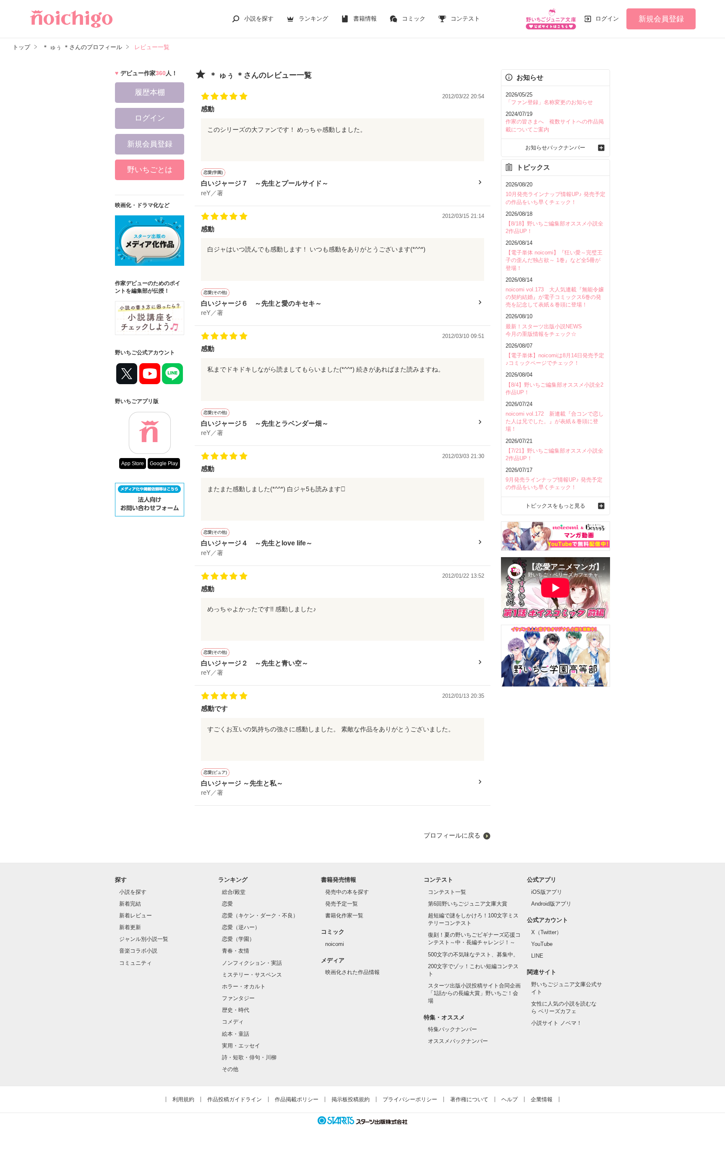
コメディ (233, 1022)
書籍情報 (365, 18)
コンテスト (465, 18)
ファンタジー (238, 998)
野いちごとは (149, 169)
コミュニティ (135, 963)
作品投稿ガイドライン (234, 1099)
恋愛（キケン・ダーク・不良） (260, 915)
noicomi (334, 944)
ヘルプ (509, 1099)
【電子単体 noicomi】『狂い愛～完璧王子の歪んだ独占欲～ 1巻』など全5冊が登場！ (554, 260)
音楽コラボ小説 (138, 951)
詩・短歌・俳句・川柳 (249, 1057)
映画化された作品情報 (352, 972)
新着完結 (130, 904)
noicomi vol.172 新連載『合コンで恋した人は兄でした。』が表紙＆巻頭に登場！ (555, 421)
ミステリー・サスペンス (252, 975)
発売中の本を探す (347, 892)
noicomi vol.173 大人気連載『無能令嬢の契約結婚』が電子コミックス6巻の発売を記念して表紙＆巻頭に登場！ (555, 297)
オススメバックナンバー (458, 1041)
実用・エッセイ (241, 1045)
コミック (413, 18)
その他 (230, 1069)
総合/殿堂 (233, 892)
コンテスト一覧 (447, 892)
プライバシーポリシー (410, 1099)
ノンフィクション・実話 (252, 963)
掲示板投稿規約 (350, 1099)
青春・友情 (235, 951)
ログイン (607, 18)
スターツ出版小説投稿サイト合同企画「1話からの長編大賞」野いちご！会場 (474, 993)
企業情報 (542, 1099)
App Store (132, 463)
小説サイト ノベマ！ (556, 1023)
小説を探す (259, 18)
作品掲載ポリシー (296, 1099)
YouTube (542, 944)
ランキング (313, 18)
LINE (537, 956)
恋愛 (227, 904)
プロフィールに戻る (452, 835)
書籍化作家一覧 (344, 915)
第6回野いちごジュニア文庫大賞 (467, 904)
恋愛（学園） (238, 939)
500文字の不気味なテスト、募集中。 (473, 954)
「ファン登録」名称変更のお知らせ (549, 102)
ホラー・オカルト (244, 986)
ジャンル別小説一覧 (143, 939)
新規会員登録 (661, 19)
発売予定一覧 (341, 904)
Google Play (164, 463)
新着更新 (130, 927)
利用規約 (183, 1099)
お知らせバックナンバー (555, 147)
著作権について (469, 1099)
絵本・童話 (235, 1034)
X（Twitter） (546, 932)
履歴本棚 (150, 92)
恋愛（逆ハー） (241, 927)
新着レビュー (135, 915)
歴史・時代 (235, 1010)
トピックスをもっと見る (555, 506)
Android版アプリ (551, 904)
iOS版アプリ (546, 892)
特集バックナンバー (452, 1029)
